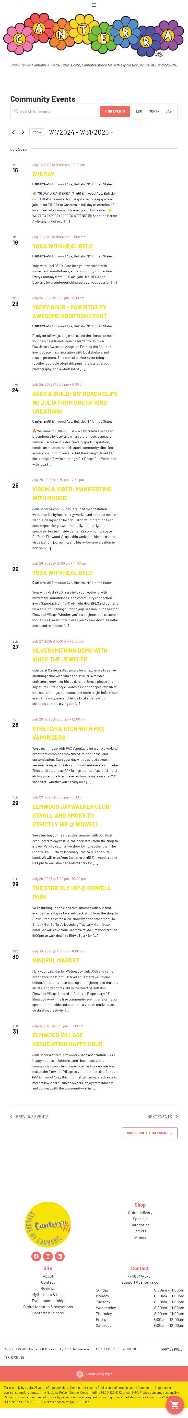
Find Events (115, 111)
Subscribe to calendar (147, 1133)
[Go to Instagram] (48, 1256)
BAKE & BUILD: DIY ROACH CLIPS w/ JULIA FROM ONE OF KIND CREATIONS (75, 402)
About (48, 1276)
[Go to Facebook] (36, 1256)
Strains (140, 1237)
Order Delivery (140, 1212)
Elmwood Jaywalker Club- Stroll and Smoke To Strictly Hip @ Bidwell (72, 815)
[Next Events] (23, 132)
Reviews (48, 1288)
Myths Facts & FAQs (48, 1294)
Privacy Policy (172, 1349)
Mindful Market (55, 960)
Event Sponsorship (48, 1300)
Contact (48, 1282)
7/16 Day (43, 173)
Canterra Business (48, 1312)
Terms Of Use (14, 1357)
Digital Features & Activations (48, 1306)
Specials (140, 1218)
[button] (175, 1405)
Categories (140, 1224)
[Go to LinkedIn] (60, 1256)
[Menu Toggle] (94, 4)
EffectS (140, 1230)
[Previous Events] (13, 132)
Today (37, 132)
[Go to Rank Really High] (94, 1374)
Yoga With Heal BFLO (62, 246)
